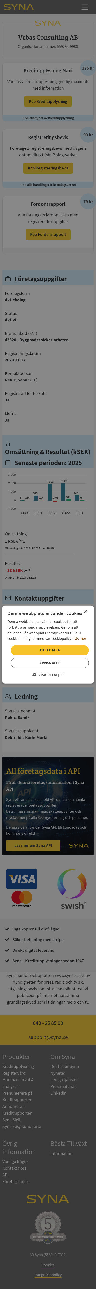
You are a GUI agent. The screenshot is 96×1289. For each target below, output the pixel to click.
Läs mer (79, 638)
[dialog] (48, 644)
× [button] (85, 611)
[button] (48, 674)
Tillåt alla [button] (50, 650)
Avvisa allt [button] (49, 663)
